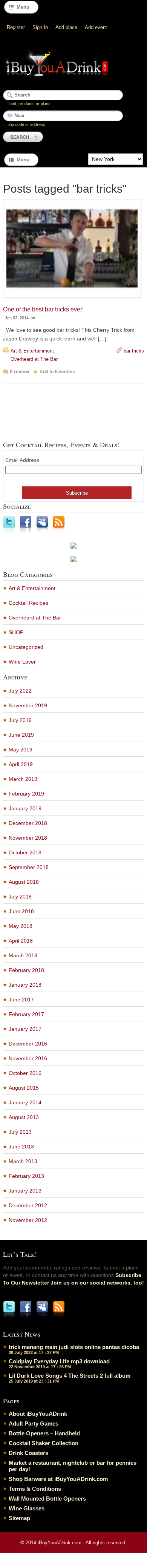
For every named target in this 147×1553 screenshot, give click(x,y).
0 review (19, 371)
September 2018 (29, 867)
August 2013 (24, 1117)
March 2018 (23, 955)
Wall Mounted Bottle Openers (47, 1498)
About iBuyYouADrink (38, 1413)
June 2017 (21, 999)
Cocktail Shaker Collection (43, 1443)
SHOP (16, 632)
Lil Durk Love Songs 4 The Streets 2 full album (69, 1375)
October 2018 (25, 852)
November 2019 (28, 705)
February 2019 (26, 794)
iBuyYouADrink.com (60, 1542)
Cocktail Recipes (28, 603)
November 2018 (28, 838)
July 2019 (20, 720)
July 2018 (20, 897)
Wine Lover (22, 662)
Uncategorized (26, 647)
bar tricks (134, 351)
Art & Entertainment (32, 351)
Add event (96, 27)
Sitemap (19, 1518)
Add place (66, 27)
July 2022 (20, 691)
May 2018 (20, 926)
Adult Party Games (33, 1423)
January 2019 (25, 808)
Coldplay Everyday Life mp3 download (59, 1361)
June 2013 (21, 1147)
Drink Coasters (28, 1453)
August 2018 (24, 882)
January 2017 (25, 1029)
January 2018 (25, 985)
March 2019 (23, 779)
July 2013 (20, 1132)
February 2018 (26, 970)
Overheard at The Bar (34, 359)
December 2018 (28, 823)
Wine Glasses (26, 1508)
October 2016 (25, 1073)
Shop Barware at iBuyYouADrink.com (58, 1479)
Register (16, 27)
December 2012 (28, 1205)
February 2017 (26, 1014)
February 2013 (26, 1176)
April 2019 (21, 764)
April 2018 (21, 941)
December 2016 (28, 1044)
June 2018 (21, 911)
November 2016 (28, 1058)
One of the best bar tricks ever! (43, 309)
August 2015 (24, 1088)
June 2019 (21, 735)
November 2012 (28, 1220)
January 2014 (25, 1102)
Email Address (22, 460)
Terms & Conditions (35, 1489)
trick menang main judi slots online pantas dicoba (74, 1347)
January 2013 (25, 1191)
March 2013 (23, 1161)
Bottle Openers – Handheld (44, 1433)
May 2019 (20, 750)
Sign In (40, 27)
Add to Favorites (57, 371)
